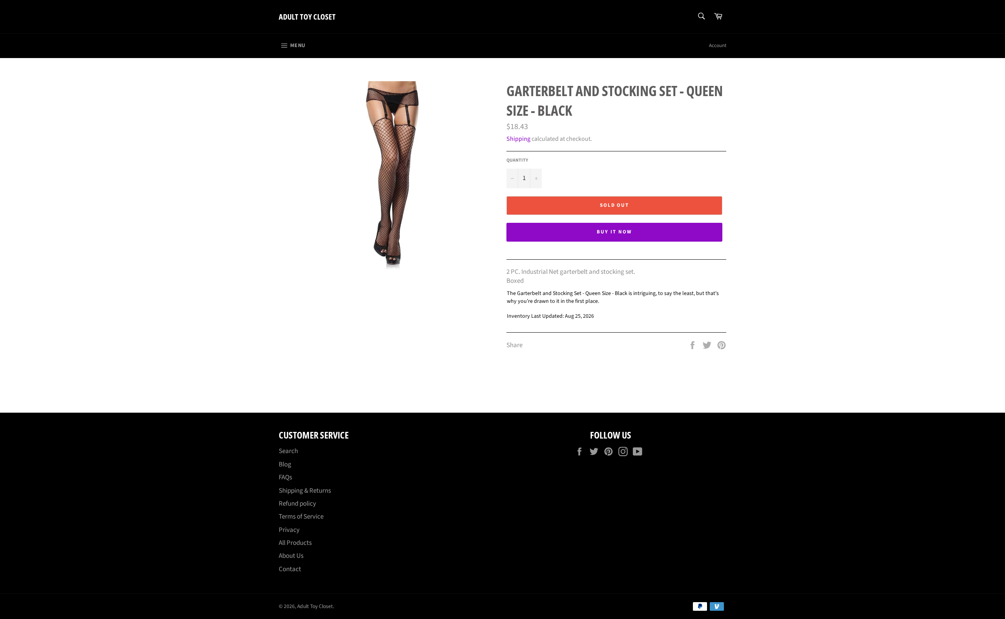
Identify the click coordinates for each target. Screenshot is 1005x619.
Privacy (289, 530)
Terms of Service (301, 516)
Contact (290, 569)
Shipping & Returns (305, 490)
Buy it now (614, 231)
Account (717, 45)
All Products (295, 543)
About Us (291, 556)
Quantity (517, 160)
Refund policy (297, 503)
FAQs (285, 477)
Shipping (518, 139)
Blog (285, 464)
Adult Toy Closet (307, 16)
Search (288, 451)
